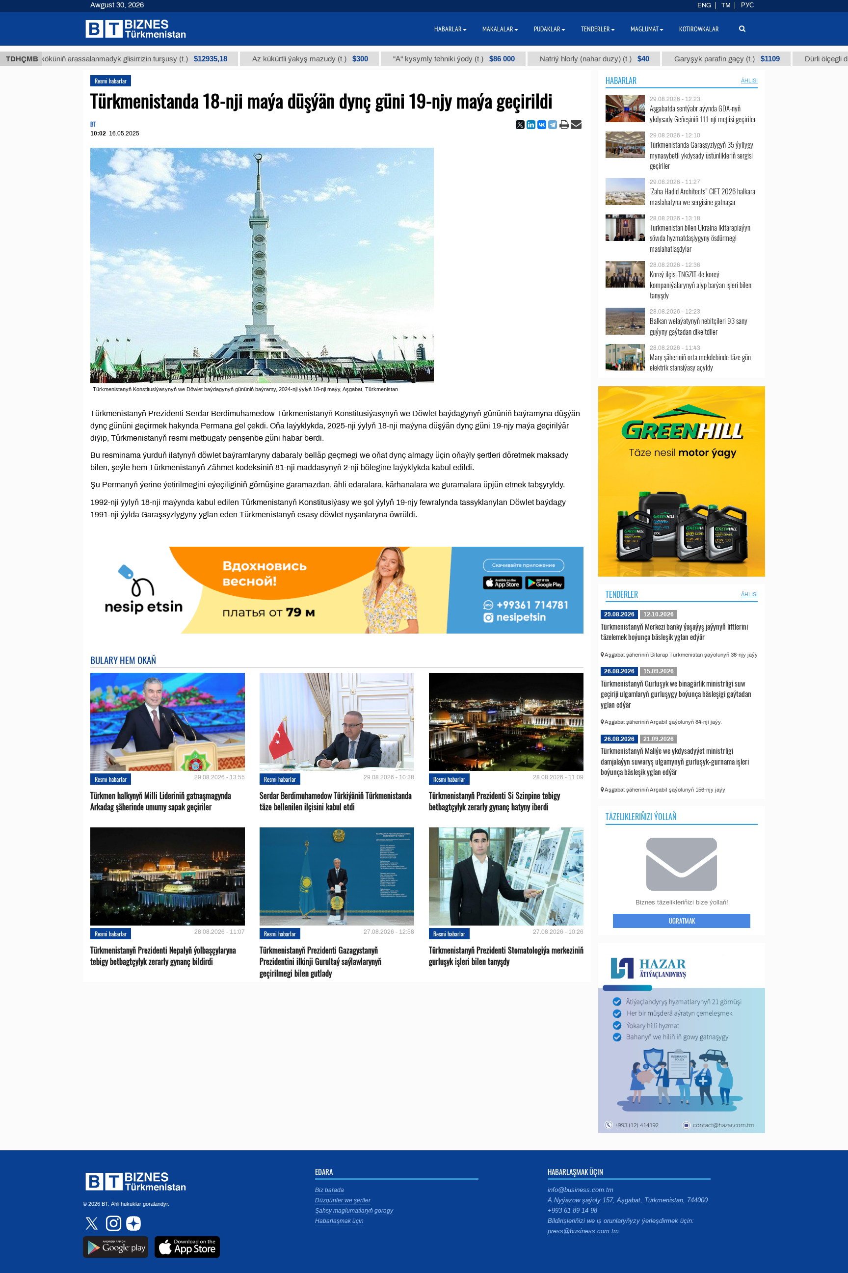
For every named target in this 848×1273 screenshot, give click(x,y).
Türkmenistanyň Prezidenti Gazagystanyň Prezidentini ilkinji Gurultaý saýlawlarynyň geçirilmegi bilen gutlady (320, 962)
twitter (93, 1223)
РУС (747, 5)
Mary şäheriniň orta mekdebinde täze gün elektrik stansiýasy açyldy (700, 362)
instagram (112, 1223)
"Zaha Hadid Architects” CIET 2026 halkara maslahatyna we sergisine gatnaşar (702, 196)
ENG (704, 5)
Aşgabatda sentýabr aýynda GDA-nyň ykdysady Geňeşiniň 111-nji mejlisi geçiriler (703, 113)
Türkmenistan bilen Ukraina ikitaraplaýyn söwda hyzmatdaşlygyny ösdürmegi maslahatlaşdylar (700, 238)
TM (726, 5)
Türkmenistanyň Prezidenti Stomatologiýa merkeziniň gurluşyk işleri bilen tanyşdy (506, 956)
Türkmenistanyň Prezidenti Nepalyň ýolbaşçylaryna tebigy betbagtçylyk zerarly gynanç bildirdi (163, 956)
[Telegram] (552, 124)
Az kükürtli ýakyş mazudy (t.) (270, 59)
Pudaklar (547, 29)
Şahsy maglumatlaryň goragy (354, 1210)
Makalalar (497, 29)
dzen (132, 1223)
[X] (520, 124)
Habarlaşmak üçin (339, 1221)
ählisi (749, 80)
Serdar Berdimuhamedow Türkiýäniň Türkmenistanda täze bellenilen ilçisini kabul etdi (336, 801)
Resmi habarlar (111, 81)
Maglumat (645, 29)
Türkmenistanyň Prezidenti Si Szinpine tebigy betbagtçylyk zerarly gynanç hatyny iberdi (494, 801)
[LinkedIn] (531, 124)
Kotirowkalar (699, 29)
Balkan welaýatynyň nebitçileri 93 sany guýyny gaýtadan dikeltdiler (698, 326)
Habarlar (621, 80)
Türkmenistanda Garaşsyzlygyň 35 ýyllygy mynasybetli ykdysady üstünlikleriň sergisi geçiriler (701, 155)
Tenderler (622, 594)
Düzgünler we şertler (343, 1200)
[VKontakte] (541, 124)
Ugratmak (682, 921)
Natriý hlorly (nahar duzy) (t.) (554, 59)
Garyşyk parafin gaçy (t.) (687, 59)
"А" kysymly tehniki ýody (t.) (414, 59)
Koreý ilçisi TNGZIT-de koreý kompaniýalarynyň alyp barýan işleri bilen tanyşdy (700, 285)
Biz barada (329, 1190)
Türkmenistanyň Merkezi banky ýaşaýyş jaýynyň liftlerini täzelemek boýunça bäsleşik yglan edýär (674, 631)
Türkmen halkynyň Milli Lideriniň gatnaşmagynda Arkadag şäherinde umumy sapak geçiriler (160, 801)
